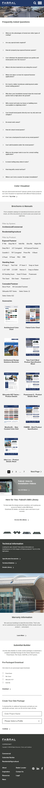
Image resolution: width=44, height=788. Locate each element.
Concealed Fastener (10, 284)
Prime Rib (27, 252)
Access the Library (20, 520)
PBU (18, 257)
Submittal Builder (8, 757)
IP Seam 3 (23, 265)
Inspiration (6, 772)
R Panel (12, 257)
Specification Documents (10, 559)
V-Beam (34, 252)
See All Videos (22, 490)
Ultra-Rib (29, 244)
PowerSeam (8, 673)
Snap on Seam (33, 265)
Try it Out (12, 196)
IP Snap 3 (5, 265)
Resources (6, 775)
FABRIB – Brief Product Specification (33, 428)
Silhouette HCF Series (9, 291)
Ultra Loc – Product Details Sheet (11, 460)
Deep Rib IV (12, 244)
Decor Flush (6, 287)
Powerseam (33, 274)
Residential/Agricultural (11, 232)
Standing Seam (8, 262)
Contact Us (19, 772)
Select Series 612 (8, 296)
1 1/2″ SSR (6, 270)
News (4, 779)
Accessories (7, 301)
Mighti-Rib (37, 244)
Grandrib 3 (5, 252)
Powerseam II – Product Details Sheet (33, 395)
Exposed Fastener (9, 241)
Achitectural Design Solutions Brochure (11, 361)
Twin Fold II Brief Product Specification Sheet (32, 362)
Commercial (6, 753)
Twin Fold (14, 265)
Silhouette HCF (9, 679)
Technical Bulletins (8, 563)
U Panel (4, 257)
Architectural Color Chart (11, 328)
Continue (5, 729)
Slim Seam (15, 278)
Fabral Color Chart (33, 327)
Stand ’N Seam (22, 274)
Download (5, 689)
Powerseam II (25, 278)
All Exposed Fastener (31, 248)
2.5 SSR (14, 270)
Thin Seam (5, 278)
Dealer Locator (21, 768)
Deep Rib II (6, 248)
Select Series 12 (24, 291)
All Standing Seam (8, 274)
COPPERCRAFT (7, 744)
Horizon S (23, 270)
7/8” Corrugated (16, 252)
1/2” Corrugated (17, 248)
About (4, 768)
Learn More (20, 635)
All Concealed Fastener (20, 287)
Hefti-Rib (21, 244)
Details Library (7, 567)
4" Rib (4, 244)
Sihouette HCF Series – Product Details (11, 395)
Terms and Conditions (26, 747)
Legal (18, 775)
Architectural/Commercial (12, 227)
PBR (23, 257)
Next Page (35, 472)
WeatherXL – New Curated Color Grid (11, 428)
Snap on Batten (33, 270)
